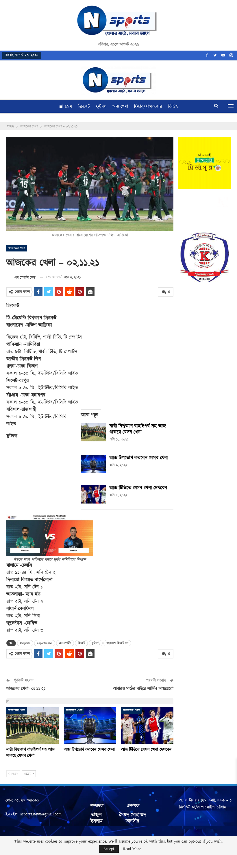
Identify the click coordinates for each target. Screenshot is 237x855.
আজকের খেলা (16, 248)
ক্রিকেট (84, 106)
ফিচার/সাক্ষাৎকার (148, 106)
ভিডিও (173, 106)
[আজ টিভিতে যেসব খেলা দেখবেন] (93, 494)
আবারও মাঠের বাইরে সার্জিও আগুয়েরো (143, 689)
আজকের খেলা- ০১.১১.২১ (26, 689)
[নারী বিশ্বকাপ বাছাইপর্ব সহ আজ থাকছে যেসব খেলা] (93, 432)
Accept (108, 849)
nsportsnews (44, 643)
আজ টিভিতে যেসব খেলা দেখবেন (138, 487)
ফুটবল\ (96, 643)
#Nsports (25, 643)
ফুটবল (101, 106)
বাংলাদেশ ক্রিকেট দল (117, 643)
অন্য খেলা (120, 106)
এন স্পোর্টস (65, 643)
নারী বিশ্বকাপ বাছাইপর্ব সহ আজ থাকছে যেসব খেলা (138, 429)
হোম (68, 106)
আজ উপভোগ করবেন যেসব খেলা (139, 457)
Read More (132, 849)
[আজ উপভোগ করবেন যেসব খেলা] (93, 464)
